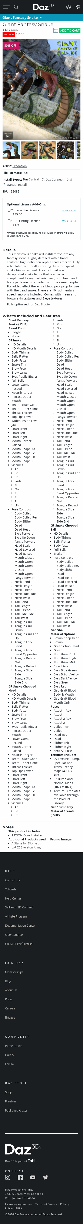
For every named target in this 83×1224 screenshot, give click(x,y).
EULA (19, 1208)
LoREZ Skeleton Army (26, 847)
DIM (69, 179)
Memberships (14, 972)
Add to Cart (70, 30)
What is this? (69, 210)
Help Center (13, 898)
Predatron (20, 166)
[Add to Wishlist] (55, 30)
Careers (10, 1008)
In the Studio (13, 1046)
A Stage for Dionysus (26, 843)
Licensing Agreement (19, 1204)
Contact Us (12, 880)
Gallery (9, 1055)
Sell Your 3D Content (19, 907)
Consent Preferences (19, 944)
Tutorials (10, 889)
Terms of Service (46, 1204)
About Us (11, 990)
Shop (8, 1092)
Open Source (14, 935)
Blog (8, 981)
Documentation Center (20, 925)
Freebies (11, 1101)
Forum (9, 1064)
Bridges (10, 1017)
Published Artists (16, 1110)
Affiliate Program (16, 916)
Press (9, 999)
